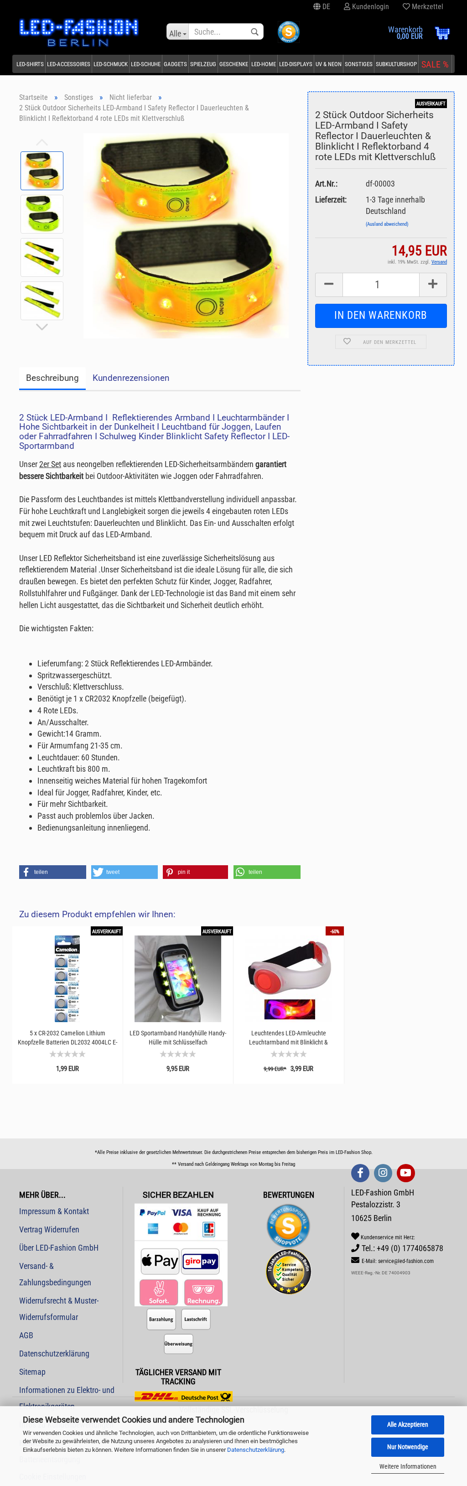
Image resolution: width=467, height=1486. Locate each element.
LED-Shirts (30, 64)
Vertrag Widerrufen (49, 1229)
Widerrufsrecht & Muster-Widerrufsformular (59, 1309)
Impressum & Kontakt (54, 1211)
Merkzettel (426, 6)
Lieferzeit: (331, 199)
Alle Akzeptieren (407, 1424)
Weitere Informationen (407, 1466)
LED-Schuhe (146, 64)
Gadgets (175, 64)
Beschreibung (52, 378)
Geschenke (233, 64)
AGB (26, 1335)
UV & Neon (329, 64)
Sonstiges (359, 64)
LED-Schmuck (110, 64)
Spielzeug (203, 64)
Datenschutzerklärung (255, 1449)
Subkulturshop (396, 64)
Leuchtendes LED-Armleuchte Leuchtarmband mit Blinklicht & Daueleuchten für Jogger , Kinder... (288, 1037)
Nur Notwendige (407, 1446)
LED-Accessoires (68, 64)
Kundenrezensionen (131, 378)
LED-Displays (295, 64)
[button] (52, 872)
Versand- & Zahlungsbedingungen (55, 1274)
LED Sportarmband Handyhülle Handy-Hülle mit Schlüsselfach (178, 1037)
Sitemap (32, 1372)
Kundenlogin (369, 6)
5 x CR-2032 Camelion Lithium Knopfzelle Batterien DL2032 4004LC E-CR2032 (67, 1037)
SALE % (435, 64)
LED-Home (263, 64)
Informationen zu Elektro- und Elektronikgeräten (66, 1398)
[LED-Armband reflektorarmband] (186, 234)
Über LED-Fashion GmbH (59, 1247)
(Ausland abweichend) (387, 224)
